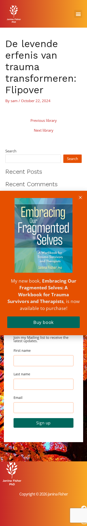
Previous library (43, 120)
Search (10, 151)
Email (18, 397)
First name (22, 350)
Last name (22, 374)
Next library (43, 130)
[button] (78, 14)
